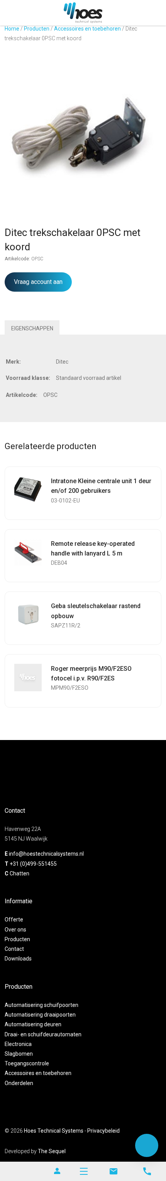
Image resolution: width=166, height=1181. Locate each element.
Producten (36, 29)
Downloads (18, 958)
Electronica (18, 1044)
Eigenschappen (32, 328)
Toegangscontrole (27, 1063)
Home (12, 29)
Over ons (15, 929)
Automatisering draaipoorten (40, 1015)
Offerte (14, 919)
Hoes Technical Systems (53, 1131)
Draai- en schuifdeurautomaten (43, 1034)
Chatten (19, 873)
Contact (14, 949)
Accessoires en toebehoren (87, 29)
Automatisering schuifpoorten (41, 1005)
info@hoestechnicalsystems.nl (46, 854)
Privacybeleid (103, 1131)
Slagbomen (19, 1054)
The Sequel (52, 1151)
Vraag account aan (38, 281)
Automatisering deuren (33, 1024)
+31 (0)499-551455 (33, 864)
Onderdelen (19, 1083)
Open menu (83, 1171)
